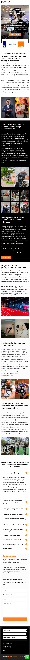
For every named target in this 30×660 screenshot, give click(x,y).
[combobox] (4, 594)
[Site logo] (6, 1)
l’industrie (5, 375)
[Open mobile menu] (28, 1)
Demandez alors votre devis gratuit (12, 566)
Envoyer (15, 619)
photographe (10, 80)
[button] (3, 107)
